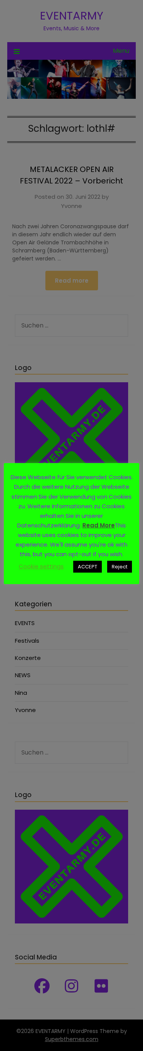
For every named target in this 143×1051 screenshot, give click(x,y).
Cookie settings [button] (41, 566)
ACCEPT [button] (87, 566)
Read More (98, 525)
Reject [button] (119, 566)
